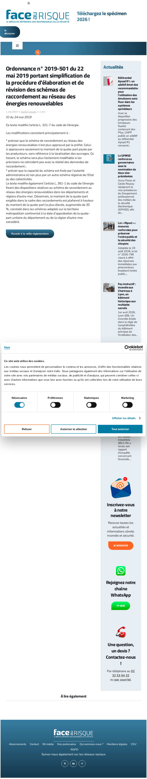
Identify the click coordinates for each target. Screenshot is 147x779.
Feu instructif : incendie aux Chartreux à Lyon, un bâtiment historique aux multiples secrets (127, 296)
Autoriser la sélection (73, 428)
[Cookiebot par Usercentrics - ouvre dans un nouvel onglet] (127, 348)
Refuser (27, 428)
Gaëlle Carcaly (28, 111)
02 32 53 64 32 (123, 673)
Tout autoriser (120, 428)
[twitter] (64, 763)
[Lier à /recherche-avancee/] (38, 52)
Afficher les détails (124, 418)
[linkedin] (73, 763)
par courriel (122, 680)
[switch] (55, 405)
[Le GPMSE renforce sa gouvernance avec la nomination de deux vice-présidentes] (108, 156)
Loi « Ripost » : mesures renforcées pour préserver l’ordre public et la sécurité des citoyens (128, 233)
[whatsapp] (82, 763)
